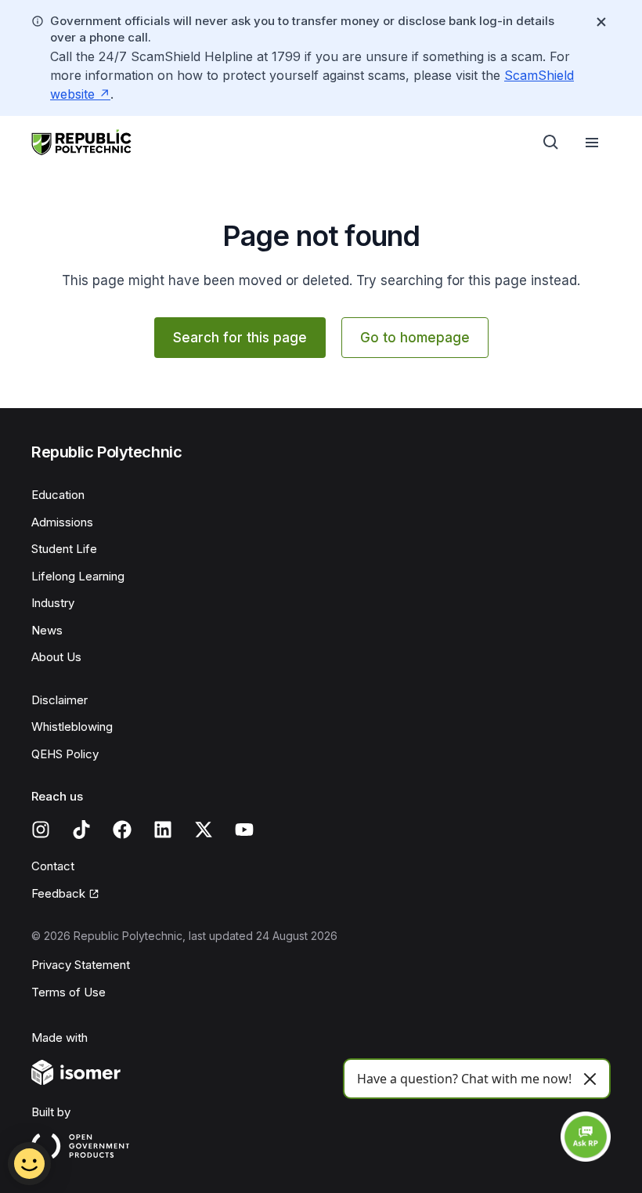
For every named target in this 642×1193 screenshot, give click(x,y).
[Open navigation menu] (592, 142)
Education (58, 494)
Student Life (64, 548)
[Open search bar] (551, 142)
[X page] (203, 829)
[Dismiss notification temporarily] (601, 22)
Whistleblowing (72, 726)
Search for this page (240, 337)
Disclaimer (59, 699)
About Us (56, 656)
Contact (52, 866)
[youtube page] (244, 829)
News (47, 630)
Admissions (62, 522)
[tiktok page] (81, 829)
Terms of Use (68, 992)
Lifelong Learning (77, 576)
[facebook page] (122, 829)
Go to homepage (415, 337)
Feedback (58, 893)
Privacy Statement (80, 964)
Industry (52, 602)
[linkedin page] (162, 829)
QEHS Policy (65, 754)
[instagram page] (40, 829)
